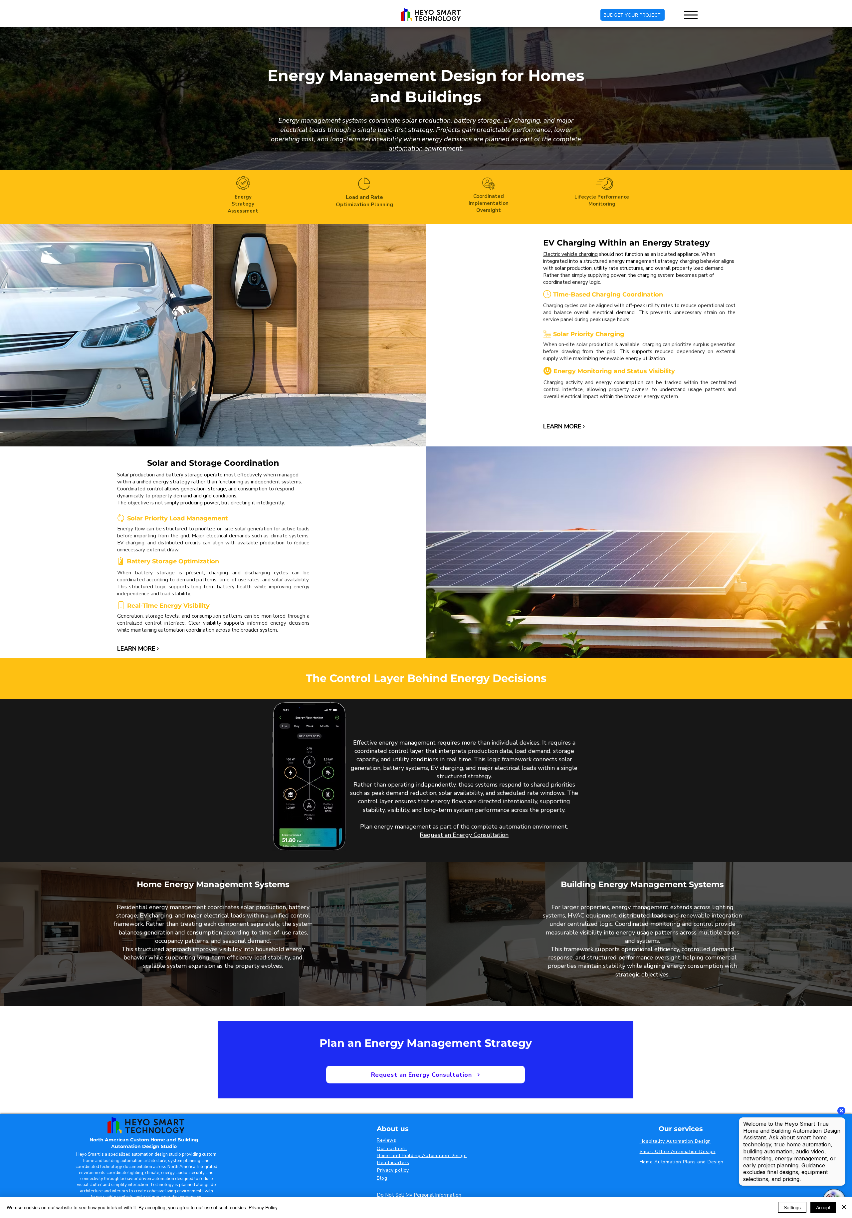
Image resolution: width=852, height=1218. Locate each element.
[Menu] (691, 15)
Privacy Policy (263, 1207)
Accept (823, 1207)
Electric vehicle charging (570, 254)
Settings (792, 1207)
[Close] (844, 1207)
